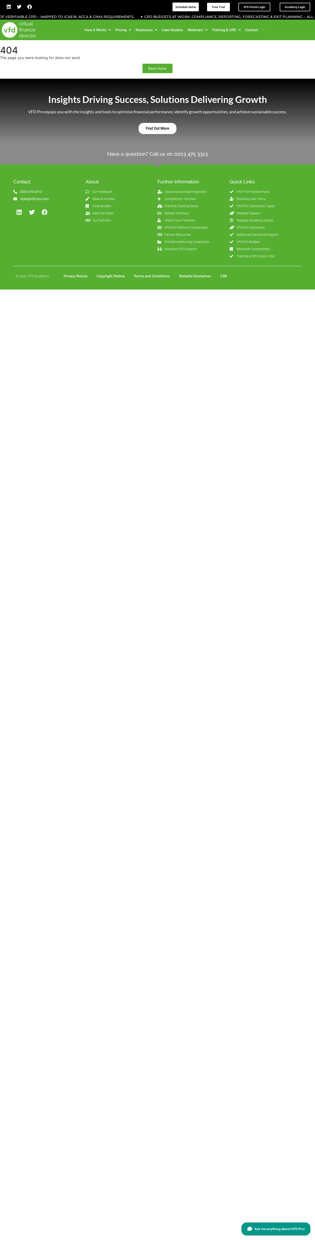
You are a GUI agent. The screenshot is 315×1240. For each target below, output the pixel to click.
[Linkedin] (8, 7)
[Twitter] (19, 7)
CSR (223, 276)
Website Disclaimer (195, 276)
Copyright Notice (111, 276)
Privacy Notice (75, 276)
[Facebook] (29, 7)
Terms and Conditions (152, 276)
